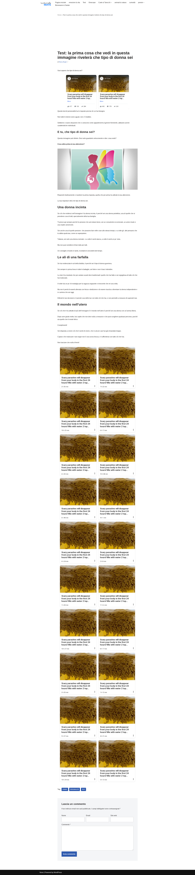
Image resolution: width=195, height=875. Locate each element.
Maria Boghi (63, 62)
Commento (66, 824)
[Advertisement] (97, 33)
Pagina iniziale (60, 2)
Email (88, 815)
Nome (64, 815)
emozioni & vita (74, 2)
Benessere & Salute (62, 5)
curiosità (132, 2)
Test (84, 2)
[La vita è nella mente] (46, 4)
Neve (41, 872)
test (83, 789)
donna (65, 789)
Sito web (113, 815)
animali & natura (120, 2)
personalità (74, 789)
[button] (111, 2)
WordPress (58, 872)
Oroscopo (92, 2)
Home (59, 15)
